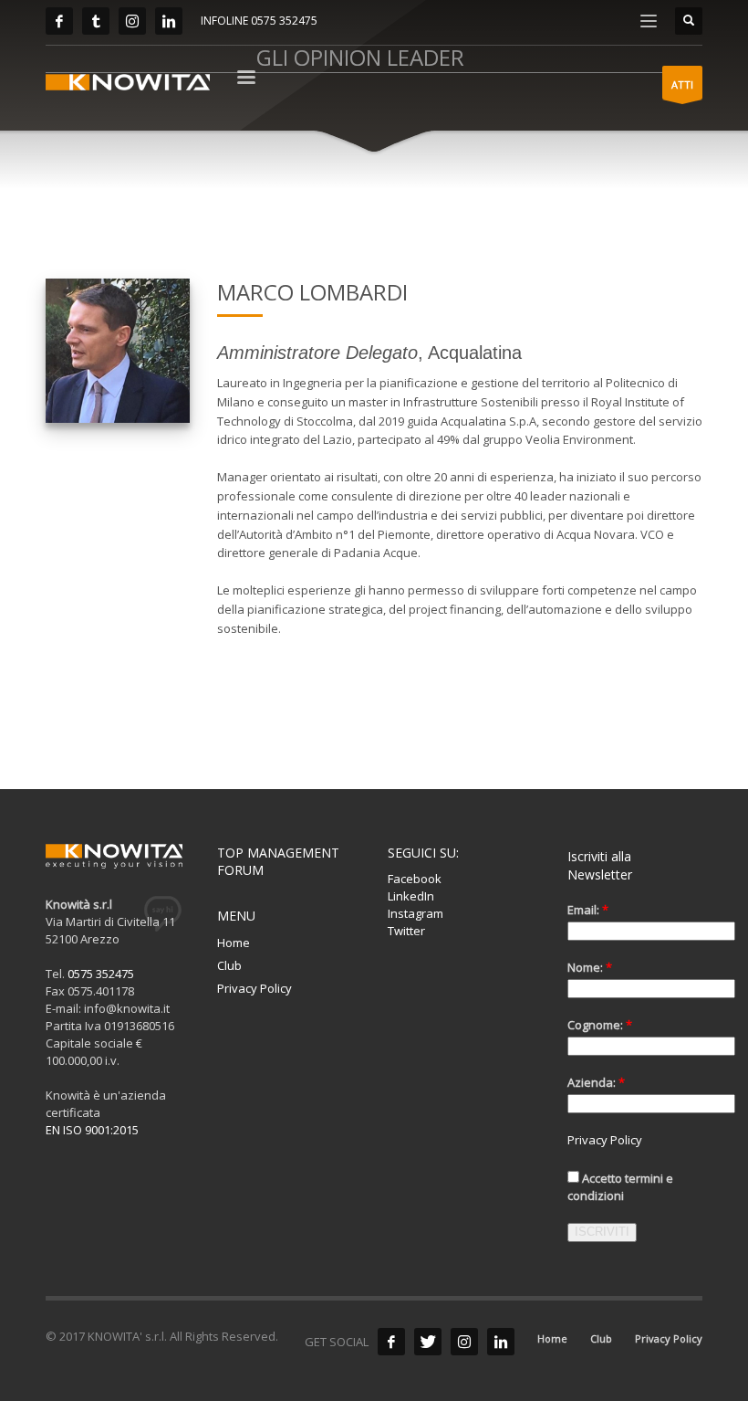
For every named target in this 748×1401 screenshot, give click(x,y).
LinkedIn (411, 896)
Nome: (589, 967)
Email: (587, 909)
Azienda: (596, 1082)
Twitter (406, 930)
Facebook (415, 878)
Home (233, 942)
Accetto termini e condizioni (620, 1187)
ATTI (682, 84)
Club (229, 965)
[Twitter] (95, 21)
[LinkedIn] (168, 21)
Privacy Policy (254, 988)
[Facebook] (59, 21)
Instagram (415, 913)
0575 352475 (101, 973)
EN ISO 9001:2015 (92, 1130)
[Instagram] (132, 21)
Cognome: (599, 1025)
